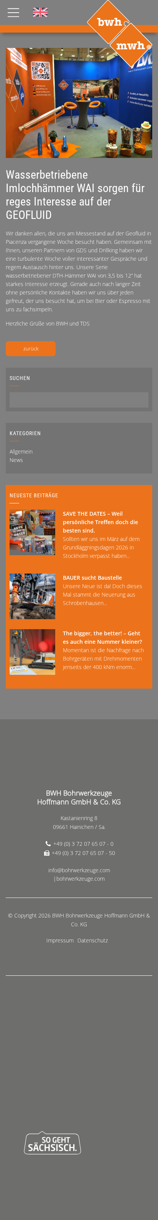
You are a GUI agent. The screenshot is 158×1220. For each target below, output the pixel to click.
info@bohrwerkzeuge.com (79, 870)
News (16, 460)
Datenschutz (92, 940)
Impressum (60, 940)
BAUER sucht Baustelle (92, 577)
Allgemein (21, 451)
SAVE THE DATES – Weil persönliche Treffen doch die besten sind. (100, 522)
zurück (30, 348)
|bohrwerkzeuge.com (79, 878)
